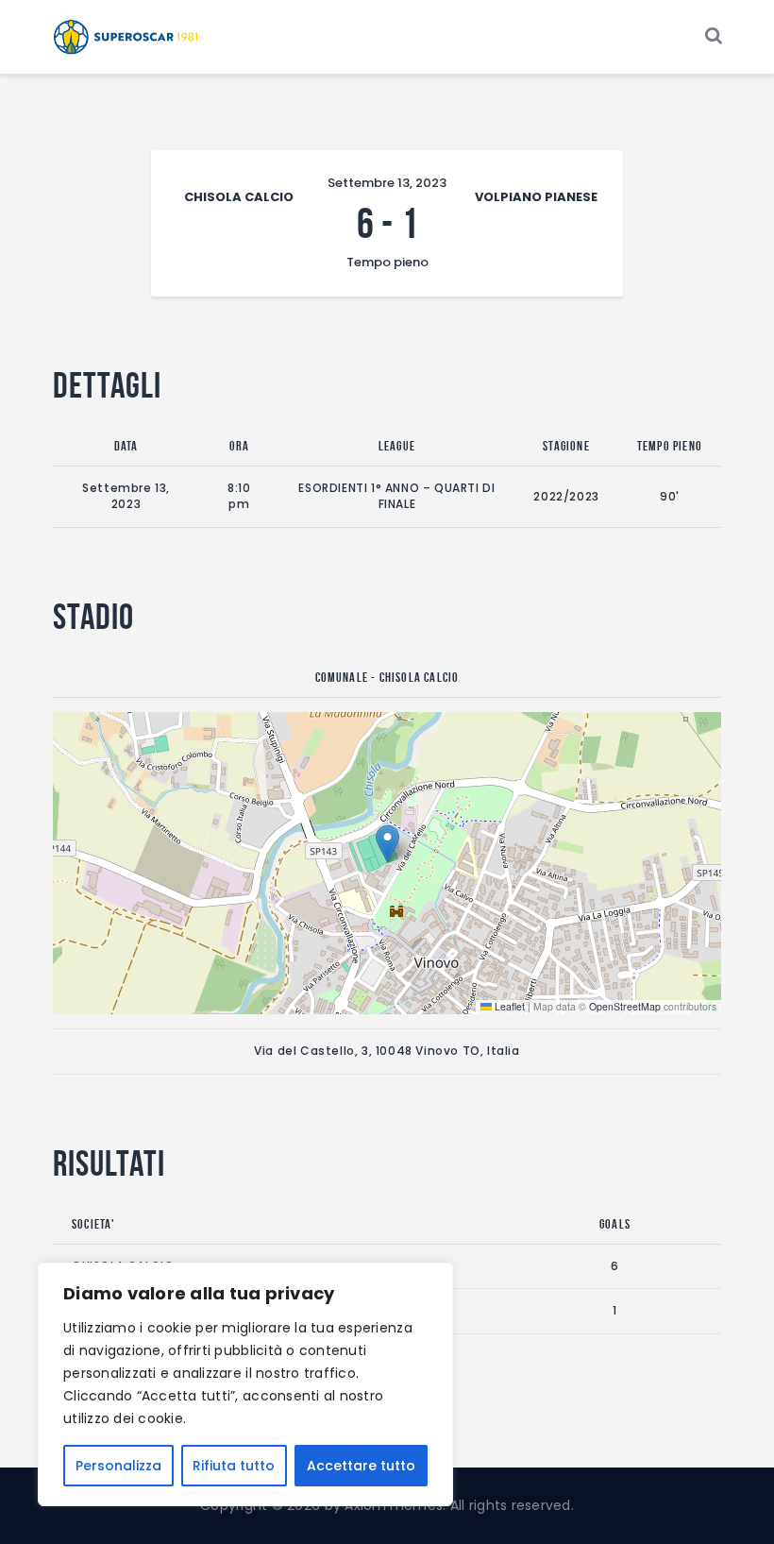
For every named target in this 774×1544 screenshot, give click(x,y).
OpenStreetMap (625, 1006)
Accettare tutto (361, 1465)
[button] (387, 843)
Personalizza (118, 1465)
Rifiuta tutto (234, 1465)
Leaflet (508, 1006)
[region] (245, 1384)
